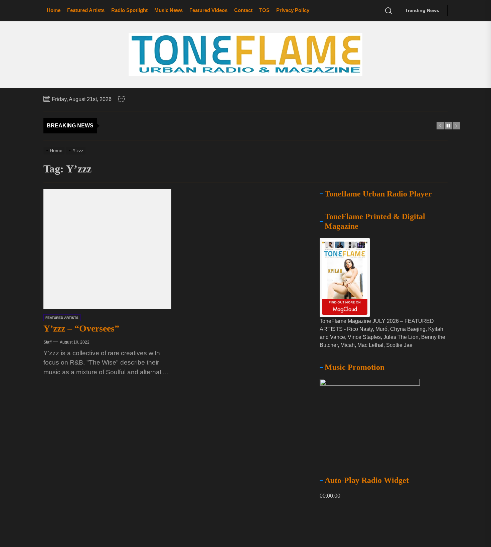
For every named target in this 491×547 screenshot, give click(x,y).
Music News (168, 10)
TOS (264, 10)
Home (53, 10)
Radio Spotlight (129, 10)
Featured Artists (86, 10)
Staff (47, 342)
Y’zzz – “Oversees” (81, 328)
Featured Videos (208, 10)
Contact (243, 10)
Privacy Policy (292, 10)
